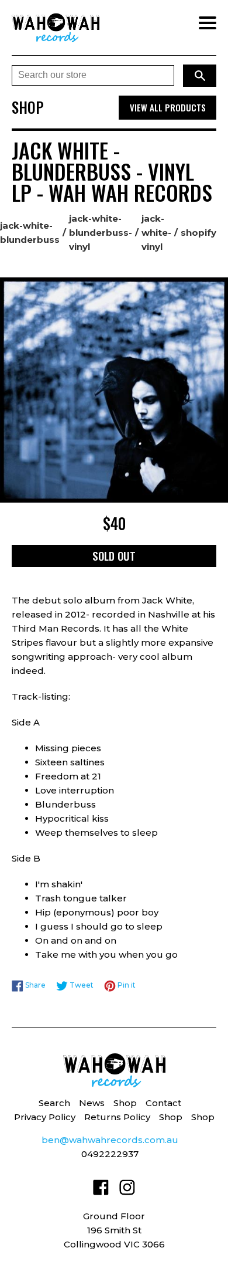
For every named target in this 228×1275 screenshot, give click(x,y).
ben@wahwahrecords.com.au (110, 1139)
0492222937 (110, 1153)
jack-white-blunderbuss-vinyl (100, 232)
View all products (168, 107)
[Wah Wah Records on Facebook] (101, 1190)
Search (54, 1102)
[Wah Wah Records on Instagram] (127, 1190)
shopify (198, 232)
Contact (163, 1102)
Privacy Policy (44, 1117)
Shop (125, 1102)
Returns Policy (117, 1117)
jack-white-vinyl (156, 232)
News (92, 1102)
